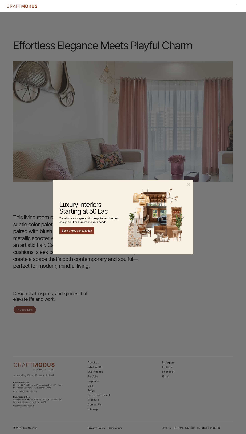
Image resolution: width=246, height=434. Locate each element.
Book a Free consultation (77, 230)
